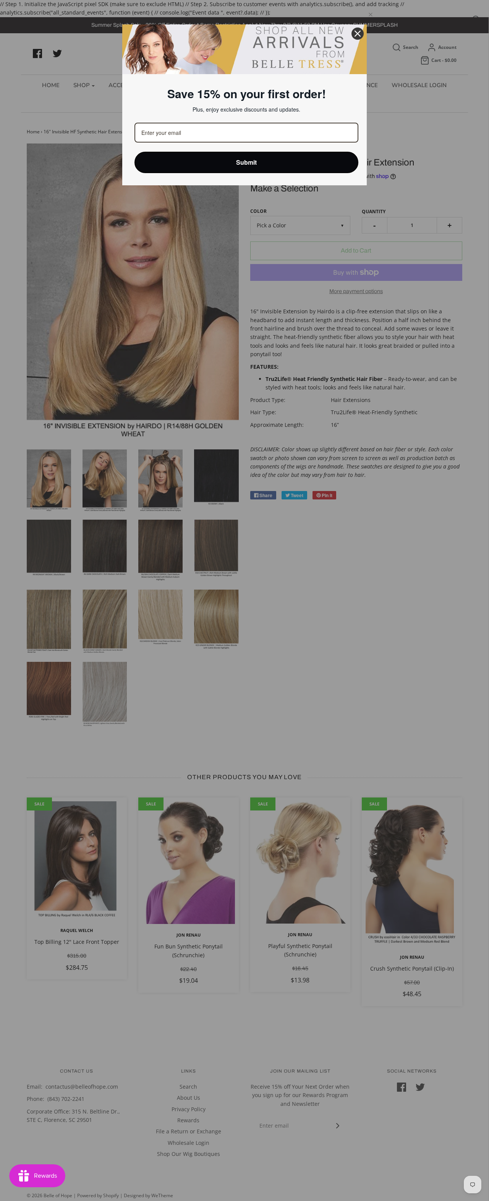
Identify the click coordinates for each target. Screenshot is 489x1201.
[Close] (357, 33)
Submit (246, 162)
